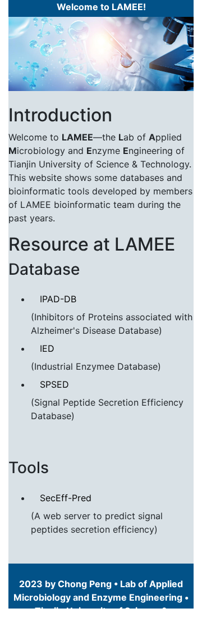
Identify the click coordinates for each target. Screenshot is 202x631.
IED (47, 348)
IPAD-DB (58, 299)
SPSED (54, 384)
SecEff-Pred (65, 497)
